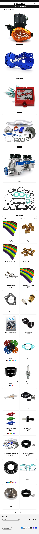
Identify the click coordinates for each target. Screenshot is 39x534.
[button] (2, 4)
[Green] (11, 361)
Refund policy (10, 531)
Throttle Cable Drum (10, 356)
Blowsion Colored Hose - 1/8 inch (28, 285)
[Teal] (15, 361)
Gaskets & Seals (19, 215)
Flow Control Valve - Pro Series (11, 428)
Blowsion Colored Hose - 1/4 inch (10, 238)
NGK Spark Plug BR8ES (28, 381)
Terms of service (20, 531)
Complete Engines (19, 44)
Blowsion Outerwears (28, 332)
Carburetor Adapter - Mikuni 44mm (28, 453)
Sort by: (21, 218)
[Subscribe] (18, 519)
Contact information (29, 531)
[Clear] (13, 482)
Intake (19, 181)
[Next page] (26, 512)
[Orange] (12, 361)
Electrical (19, 112)
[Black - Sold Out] (7, 433)
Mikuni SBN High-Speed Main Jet (28, 238)
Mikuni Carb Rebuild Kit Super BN (10, 332)
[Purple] (13, 361)
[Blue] (9, 361)
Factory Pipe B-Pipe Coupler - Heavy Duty (11, 381)
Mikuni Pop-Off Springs (11, 285)
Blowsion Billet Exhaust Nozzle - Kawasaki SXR (11, 477)
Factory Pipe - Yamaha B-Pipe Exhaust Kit (11, 453)
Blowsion (6, 531)
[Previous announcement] (2, 1)
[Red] (8, 361)
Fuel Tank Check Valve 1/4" (28, 428)
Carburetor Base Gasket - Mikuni (28, 356)
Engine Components (19, 78)
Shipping (25, 531)
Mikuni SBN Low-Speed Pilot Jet (28, 261)
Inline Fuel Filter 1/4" (11, 406)
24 (23, 512)
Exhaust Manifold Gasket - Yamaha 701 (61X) (28, 477)
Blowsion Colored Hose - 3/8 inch (10, 261)
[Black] (6, 361)
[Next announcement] (37, 1)
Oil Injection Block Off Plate (28, 406)
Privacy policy (15, 531)
